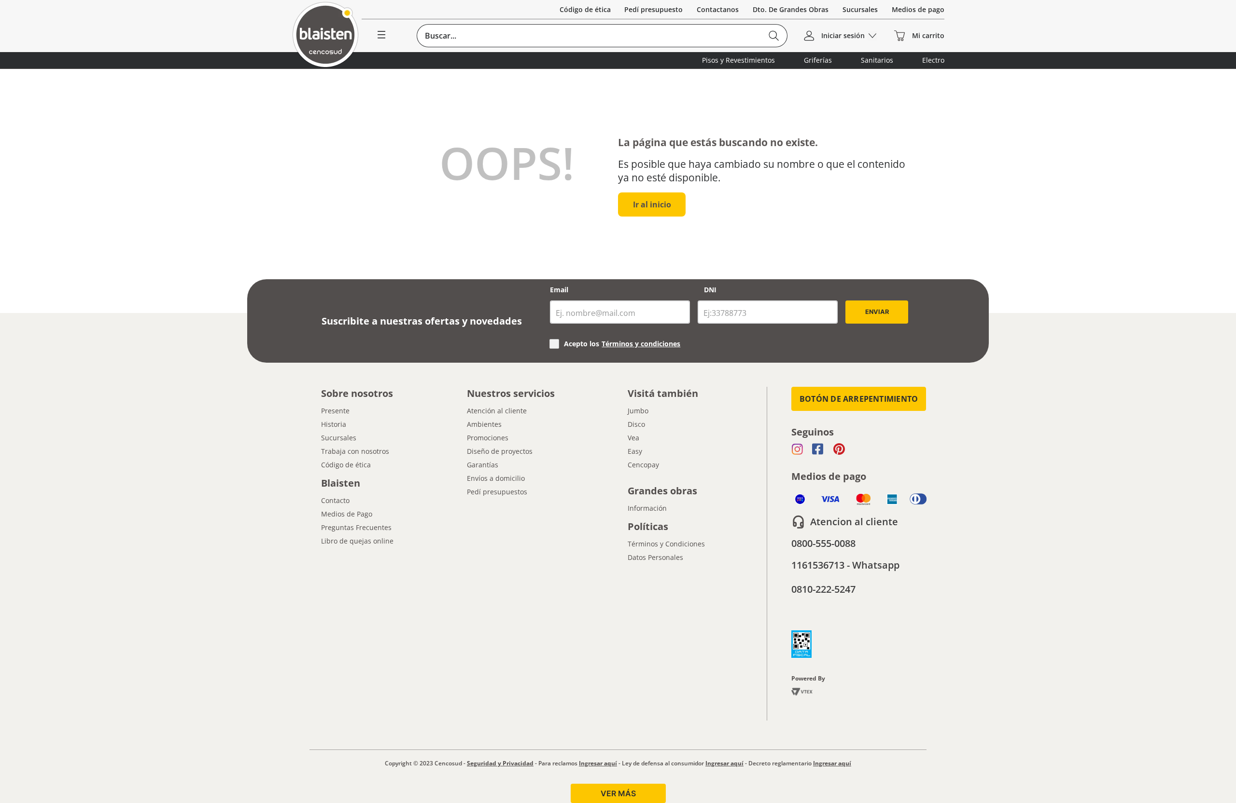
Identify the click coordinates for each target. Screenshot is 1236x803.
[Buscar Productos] (773, 36)
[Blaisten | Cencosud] (325, 35)
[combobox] (602, 35)
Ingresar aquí (598, 763)
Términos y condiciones (641, 343)
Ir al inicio (652, 204)
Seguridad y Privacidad (500, 763)
